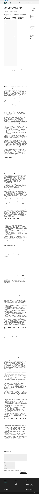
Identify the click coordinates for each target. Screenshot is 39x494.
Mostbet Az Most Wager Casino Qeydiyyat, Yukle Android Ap (32, 18)
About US (20, 2)
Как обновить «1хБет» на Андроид (10, 30)
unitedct (5, 11)
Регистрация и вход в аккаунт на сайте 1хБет (10, 22)
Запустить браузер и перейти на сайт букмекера (10, 39)
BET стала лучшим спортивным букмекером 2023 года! (9, 25)
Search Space (9, 492)
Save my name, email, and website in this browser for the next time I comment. (15, 470)
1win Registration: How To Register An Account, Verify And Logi (32, 13)
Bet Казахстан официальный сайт (10, 31)
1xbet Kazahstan (12, 11)
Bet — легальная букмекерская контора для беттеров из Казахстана (10, 58)
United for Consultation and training (21, 492)
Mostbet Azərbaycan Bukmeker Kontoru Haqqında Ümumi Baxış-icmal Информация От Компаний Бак (32, 29)
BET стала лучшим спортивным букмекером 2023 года (9, 33)
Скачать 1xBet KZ (7, 26)
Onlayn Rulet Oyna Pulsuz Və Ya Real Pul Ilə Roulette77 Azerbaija (32, 35)
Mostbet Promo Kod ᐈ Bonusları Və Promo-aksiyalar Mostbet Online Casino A (32, 23)
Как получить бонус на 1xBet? (9, 51)
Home (17, 2)
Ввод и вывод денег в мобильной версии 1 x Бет (10, 37)
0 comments (15, 11)
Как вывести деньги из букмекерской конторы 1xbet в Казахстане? (10, 63)
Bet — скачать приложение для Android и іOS (10, 43)
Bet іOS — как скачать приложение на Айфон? (10, 41)
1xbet (11, 114)
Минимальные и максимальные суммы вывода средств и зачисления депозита (10, 46)
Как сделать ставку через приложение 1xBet (10, 48)
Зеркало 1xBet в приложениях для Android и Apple (10, 53)
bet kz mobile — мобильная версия (10, 49)
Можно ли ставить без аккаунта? (9, 54)
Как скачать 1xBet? (7, 61)
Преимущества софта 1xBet (9, 50)
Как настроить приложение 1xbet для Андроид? (10, 35)
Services (24, 2)
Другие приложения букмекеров (9, 27)
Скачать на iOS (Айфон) (8, 56)
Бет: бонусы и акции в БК (8, 55)
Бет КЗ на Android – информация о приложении (10, 60)
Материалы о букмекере (8, 44)
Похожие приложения (8, 23)
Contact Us (28, 2)
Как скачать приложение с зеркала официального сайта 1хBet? (10, 29)
